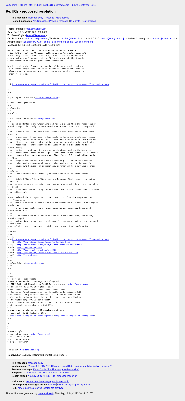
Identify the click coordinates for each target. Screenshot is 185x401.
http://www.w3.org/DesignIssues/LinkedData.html (43, 242)
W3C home (11, 5)
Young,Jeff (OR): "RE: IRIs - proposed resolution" (53, 376)
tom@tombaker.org (34, 263)
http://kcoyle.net (40, 334)
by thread (62, 384)
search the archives (53, 388)
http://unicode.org (27, 255)
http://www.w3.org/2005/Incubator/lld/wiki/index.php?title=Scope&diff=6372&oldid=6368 (60, 84)
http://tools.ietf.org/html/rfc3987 (36, 250)
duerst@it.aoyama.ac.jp (113, 38)
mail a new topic (60, 381)
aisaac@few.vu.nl (32, 42)
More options (62, 17)
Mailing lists (26, 5)
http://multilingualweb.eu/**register (32, 316)
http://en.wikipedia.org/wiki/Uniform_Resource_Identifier (49, 245)
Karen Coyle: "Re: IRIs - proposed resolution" (56, 369)
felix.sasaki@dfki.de (36, 38)
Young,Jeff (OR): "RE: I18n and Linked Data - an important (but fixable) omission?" (70, 366)
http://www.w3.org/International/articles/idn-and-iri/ (47, 252)
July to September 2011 (84, 5)
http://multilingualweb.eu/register (74, 316)
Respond (49, 17)
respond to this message (38, 381)
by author (85, 384)
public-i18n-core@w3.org (56, 5)
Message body (35, 17)
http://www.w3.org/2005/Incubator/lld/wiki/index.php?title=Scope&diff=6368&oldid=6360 (60, 239)
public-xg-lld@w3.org (55, 42)
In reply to (75, 21)
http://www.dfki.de (78, 284)
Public (37, 5)
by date (52, 384)
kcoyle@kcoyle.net (36, 35)
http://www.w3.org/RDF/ (29, 247)
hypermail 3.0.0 (45, 393)
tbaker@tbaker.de (36, 29)
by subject (74, 384)
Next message (40, 21)
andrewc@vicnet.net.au (163, 38)
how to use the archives (30, 388)
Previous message (58, 21)
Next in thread (89, 21)
